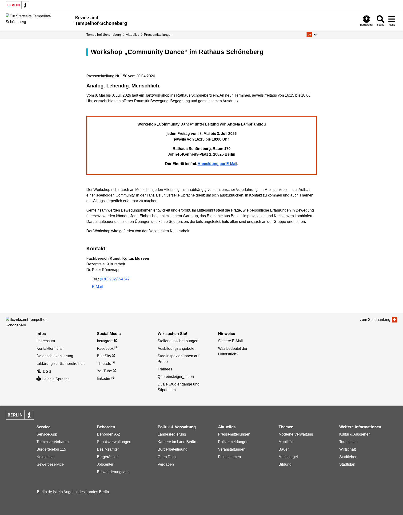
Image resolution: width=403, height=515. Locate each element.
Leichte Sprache (56, 379)
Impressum (45, 341)
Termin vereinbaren (52, 442)
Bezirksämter (108, 449)
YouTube (104, 371)
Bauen (284, 449)
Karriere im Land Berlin (177, 442)
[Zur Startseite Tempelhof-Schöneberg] (39, 20)
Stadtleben (348, 457)
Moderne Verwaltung (296, 434)
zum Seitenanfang (375, 320)
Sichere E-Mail (230, 341)
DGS (47, 371)
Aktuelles (132, 34)
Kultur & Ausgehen (355, 434)
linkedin (103, 379)
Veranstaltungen (231, 449)
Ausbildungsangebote (176, 348)
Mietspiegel (288, 457)
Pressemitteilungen (234, 434)
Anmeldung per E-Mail (217, 164)
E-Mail (97, 287)
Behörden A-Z (108, 434)
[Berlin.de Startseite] (17, 5)
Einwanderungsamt (113, 472)
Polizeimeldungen (233, 442)
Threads (104, 364)
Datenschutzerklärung (54, 356)
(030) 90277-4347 (115, 279)
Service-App (46, 434)
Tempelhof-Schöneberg (103, 34)
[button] (312, 34)
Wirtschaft (347, 449)
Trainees (165, 369)
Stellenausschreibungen (178, 341)
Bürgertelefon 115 (51, 449)
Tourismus (347, 442)
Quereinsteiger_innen (176, 377)
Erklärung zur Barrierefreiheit (60, 364)
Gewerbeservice (50, 464)
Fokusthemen (229, 457)
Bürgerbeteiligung (173, 449)
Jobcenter (105, 464)
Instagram (105, 341)
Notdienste (45, 457)
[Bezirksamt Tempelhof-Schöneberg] (27, 321)
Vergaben (166, 464)
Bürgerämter (107, 457)
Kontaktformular (49, 348)
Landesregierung (172, 434)
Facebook (105, 348)
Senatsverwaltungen (114, 442)
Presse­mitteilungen (158, 34)
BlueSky (104, 356)
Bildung (285, 464)
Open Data (167, 457)
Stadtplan (347, 464)
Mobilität (286, 442)
